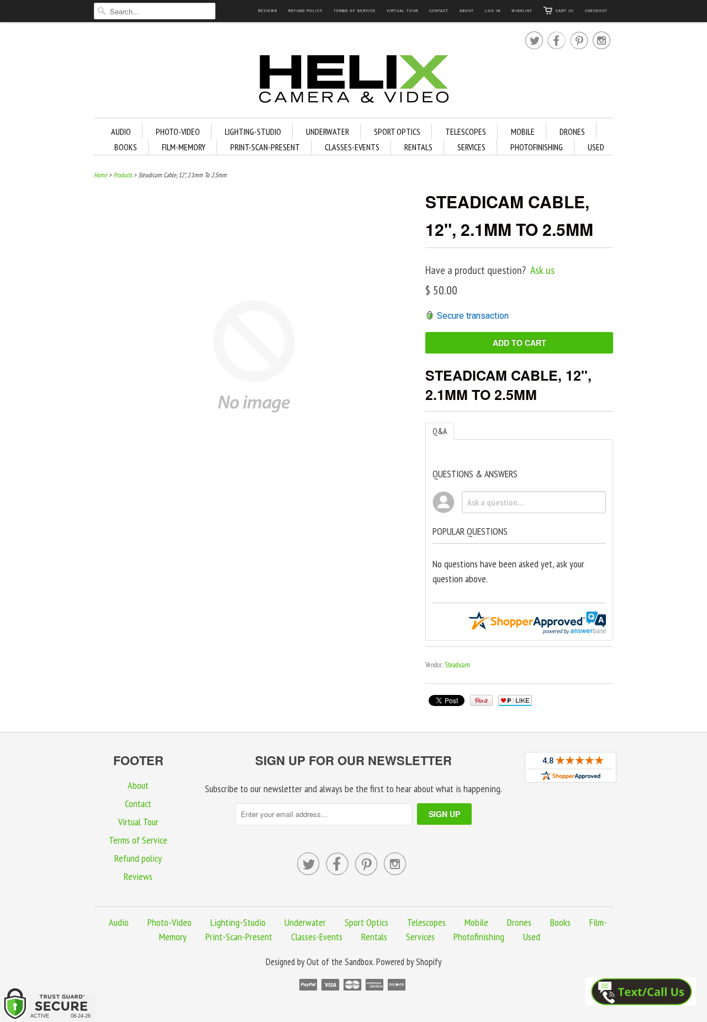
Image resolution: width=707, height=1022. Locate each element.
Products (122, 175)
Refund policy (305, 10)
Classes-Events (352, 146)
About (467, 10)
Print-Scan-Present (265, 146)
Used (596, 146)
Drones (572, 131)
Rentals (418, 146)
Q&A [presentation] (439, 431)
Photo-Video (178, 131)
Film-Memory (183, 146)
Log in (492, 10)
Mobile (523, 131)
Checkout (596, 10)
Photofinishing (536, 146)
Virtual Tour (402, 10)
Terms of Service (355, 10)
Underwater (327, 131)
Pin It (481, 700)
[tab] (439, 431)
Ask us (542, 270)
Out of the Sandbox (340, 962)
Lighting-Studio (253, 131)
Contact (439, 10)
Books (125, 146)
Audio (121, 131)
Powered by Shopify (408, 962)
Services (471, 146)
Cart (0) (565, 10)
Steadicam (457, 665)
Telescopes (465, 131)
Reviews (267, 10)
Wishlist (521, 10)
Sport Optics (397, 131)
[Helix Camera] (353, 81)
